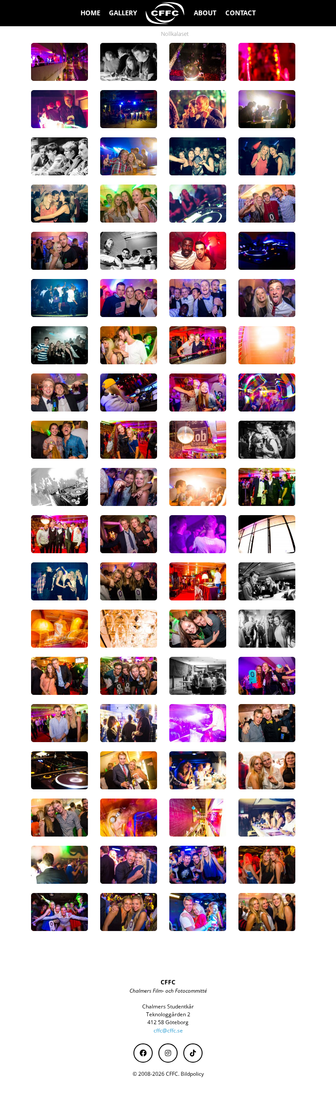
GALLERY (123, 13)
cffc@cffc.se (168, 1030)
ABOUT (205, 13)
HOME (90, 13)
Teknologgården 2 (168, 1014)
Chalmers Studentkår (168, 1006)
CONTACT (240, 13)
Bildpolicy (192, 1074)
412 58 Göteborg (168, 1022)
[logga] (165, 13)
